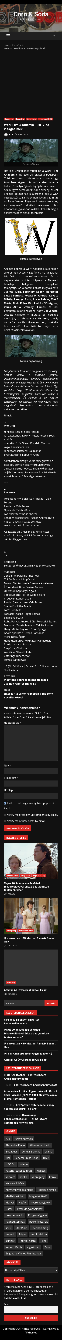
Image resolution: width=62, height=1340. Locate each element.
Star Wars (21, 1228)
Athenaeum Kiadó (40, 1145)
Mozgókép (31, 119)
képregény (38, 1177)
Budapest (9, 119)
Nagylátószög (38, 875)
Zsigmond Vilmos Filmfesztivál (23, 1253)
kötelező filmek (47, 1190)
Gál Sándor (18, 666)
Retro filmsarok (38, 1221)
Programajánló (45, 119)
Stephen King (40, 1228)
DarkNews (49, 1328)
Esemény (20, 119)
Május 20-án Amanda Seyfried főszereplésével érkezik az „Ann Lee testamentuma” (31, 861)
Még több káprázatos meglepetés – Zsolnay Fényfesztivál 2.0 (27, 679)
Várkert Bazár (14, 1247)
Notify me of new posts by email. (26, 821)
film (8, 1158)
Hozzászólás (12, 722)
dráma (48, 1151)
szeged (10, 1234)
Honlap (8, 790)
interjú (24, 1164)
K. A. (11, 134)
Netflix (22, 1202)
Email (7, 1304)
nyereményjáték (40, 1202)
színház (10, 1240)
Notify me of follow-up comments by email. (32, 814)
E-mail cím (11, 778)
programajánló (15, 1215)
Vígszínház (33, 1247)
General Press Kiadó (26, 1158)
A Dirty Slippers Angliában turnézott (35, 1085)
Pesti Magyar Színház (30, 1209)
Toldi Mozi (44, 666)
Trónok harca (27, 1240)
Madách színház (15, 1196)
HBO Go (10, 1164)
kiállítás (41, 1170)
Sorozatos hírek (26, 930)
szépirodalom (39, 1234)
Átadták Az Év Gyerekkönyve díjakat (31, 968)
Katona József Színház (19, 1170)
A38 (8, 1139)
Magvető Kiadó (38, 1196)
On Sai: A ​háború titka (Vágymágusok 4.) (28, 1053)
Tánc (43, 1240)
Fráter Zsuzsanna (14, 1074)
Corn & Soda (31, 14)
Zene (47, 1247)
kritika (23, 1177)
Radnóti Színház (15, 1221)
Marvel (10, 1202)
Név (7, 765)
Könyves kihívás (15, 1183)
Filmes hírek (12, 875)
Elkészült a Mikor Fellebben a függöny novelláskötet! (28, 693)
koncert (10, 1177)
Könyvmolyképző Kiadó (19, 1190)
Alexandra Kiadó (15, 1145)
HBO (46, 1158)
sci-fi (8, 1228)
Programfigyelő (37, 1215)
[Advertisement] (31, 82)
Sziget (22, 1234)
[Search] (54, 36)
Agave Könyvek (24, 1139)
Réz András (31, 666)
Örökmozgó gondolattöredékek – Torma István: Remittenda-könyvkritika (25, 1119)
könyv (52, 1177)
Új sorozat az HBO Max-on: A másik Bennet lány (31, 916)
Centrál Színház (31, 1151)
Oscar (9, 1209)
